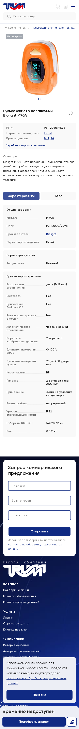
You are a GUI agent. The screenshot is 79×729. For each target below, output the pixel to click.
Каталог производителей (21, 602)
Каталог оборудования (19, 596)
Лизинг (8, 617)
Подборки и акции (16, 590)
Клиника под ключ (15, 629)
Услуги (9, 611)
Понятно (39, 695)
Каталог (10, 584)
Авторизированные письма (22, 651)
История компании (16, 645)
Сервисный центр (16, 623)
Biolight (49, 138)
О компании (13, 639)
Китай (48, 133)
